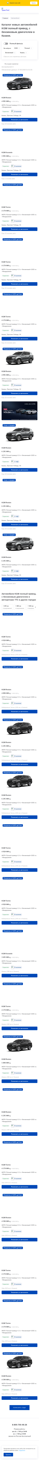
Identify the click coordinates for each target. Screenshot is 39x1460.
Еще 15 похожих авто (9, 233)
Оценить (34, 2)
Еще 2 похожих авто (8, 178)
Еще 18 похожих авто (9, 124)
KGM (16, 48)
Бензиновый (9, 52)
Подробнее (22, 1450)
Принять (8, 1454)
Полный (27, 48)
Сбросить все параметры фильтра (15, 56)
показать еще (19, 1407)
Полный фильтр (16, 43)
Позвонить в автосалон (19, 119)
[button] (7, 419)
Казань (22, 52)
